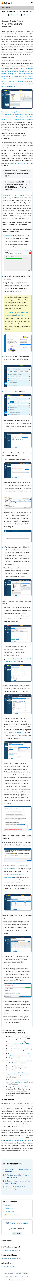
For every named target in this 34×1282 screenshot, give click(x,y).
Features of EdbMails (12, 1215)
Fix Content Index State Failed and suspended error (17, 1176)
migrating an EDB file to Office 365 (17, 1044)
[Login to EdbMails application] (18, 343)
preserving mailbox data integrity (17, 1140)
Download (14, 15)
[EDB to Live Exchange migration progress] (18, 990)
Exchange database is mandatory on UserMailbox (17, 1182)
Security (11, 1280)
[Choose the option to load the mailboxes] (18, 750)
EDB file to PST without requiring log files (19, 1062)
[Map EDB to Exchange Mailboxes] (18, 902)
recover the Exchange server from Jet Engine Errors (18, 1081)
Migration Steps (10, 1212)
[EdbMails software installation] (18, 260)
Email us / (7, 1266)
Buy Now (27, 15)
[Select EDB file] (18, 502)
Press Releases (20, 1280)
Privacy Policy (9, 1276)
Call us (13, 1266)
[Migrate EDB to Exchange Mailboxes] (18, 944)
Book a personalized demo (13, 1258)
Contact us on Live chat (12, 1250)
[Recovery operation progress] (18, 536)
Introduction (9, 1205)
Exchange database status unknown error (15, 1188)
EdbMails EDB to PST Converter (13, 195)
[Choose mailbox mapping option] (18, 855)
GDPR (26, 1276)
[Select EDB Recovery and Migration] (18, 376)
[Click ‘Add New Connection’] (18, 633)
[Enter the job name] (18, 440)
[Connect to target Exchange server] (18, 673)
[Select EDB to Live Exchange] (18, 405)
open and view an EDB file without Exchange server (18, 1055)
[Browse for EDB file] (18, 470)
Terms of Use (19, 1276)
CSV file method (17, 732)
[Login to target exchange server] (18, 704)
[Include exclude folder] (18, 818)
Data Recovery (9, 1208)
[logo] (6, 3)
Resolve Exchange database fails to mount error (18, 1170)
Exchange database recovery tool (21, 163)
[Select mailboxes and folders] (18, 587)
